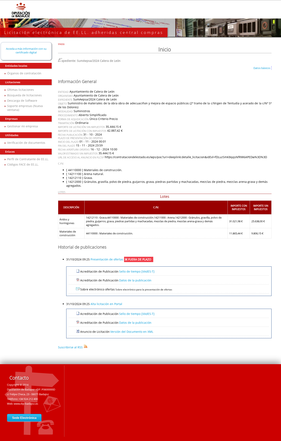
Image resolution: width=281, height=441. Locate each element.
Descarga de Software (22, 100)
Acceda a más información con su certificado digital (26, 50)
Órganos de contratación (24, 73)
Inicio (61, 44)
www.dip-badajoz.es (26, 403)
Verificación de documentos (26, 143)
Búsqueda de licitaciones (24, 95)
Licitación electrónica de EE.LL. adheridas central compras (83, 32)
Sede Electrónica (24, 417)
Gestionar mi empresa (22, 126)
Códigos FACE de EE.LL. (23, 164)
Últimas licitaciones (20, 90)
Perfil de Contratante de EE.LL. (28, 159)
